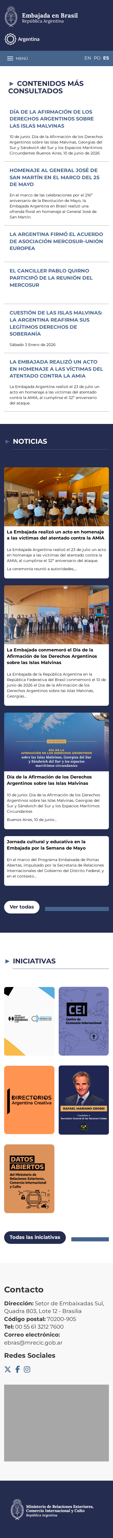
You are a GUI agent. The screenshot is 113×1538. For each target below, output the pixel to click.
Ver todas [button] (22, 907)
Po (97, 58)
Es (106, 58)
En (87, 58)
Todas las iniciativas (35, 1237)
